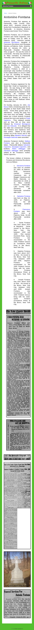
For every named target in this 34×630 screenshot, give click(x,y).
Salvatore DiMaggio (11, 151)
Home (5, 13)
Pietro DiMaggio (18, 149)
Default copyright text (18, 628)
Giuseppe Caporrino (19, 147)
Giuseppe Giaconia (10, 137)
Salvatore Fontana (23, 196)
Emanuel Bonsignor (21, 124)
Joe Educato (11, 126)
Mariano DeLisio (21, 135)
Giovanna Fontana (23, 166)
